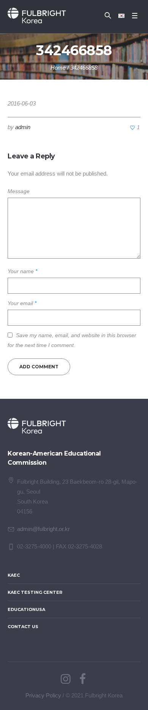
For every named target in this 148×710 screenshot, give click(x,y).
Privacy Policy (43, 695)
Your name (22, 271)
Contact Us (23, 626)
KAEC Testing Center (35, 592)
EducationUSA (26, 609)
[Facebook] (82, 679)
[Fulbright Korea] (37, 16)
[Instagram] (65, 679)
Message (19, 191)
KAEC (14, 575)
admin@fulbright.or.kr (43, 529)
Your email (22, 303)
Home (58, 67)
